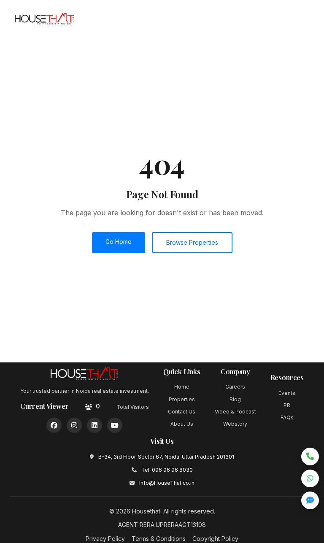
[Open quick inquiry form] (310, 500)
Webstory (235, 424)
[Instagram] (74, 425)
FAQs (287, 417)
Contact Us (181, 411)
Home (181, 387)
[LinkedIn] (94, 425)
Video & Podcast (235, 411)
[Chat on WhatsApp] (310, 478)
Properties (182, 399)
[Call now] (310, 456)
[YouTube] (114, 425)
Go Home (118, 241)
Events (286, 393)
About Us (181, 424)
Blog (235, 399)
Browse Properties (192, 242)
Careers (235, 387)
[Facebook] (54, 425)
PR (287, 405)
